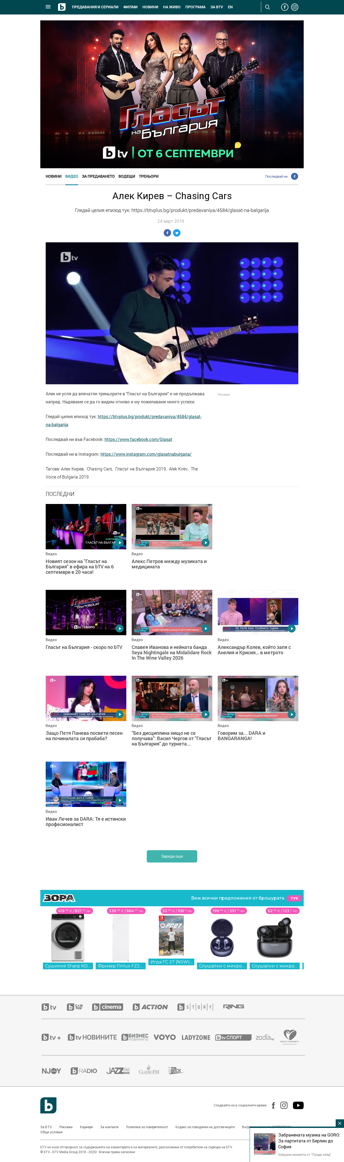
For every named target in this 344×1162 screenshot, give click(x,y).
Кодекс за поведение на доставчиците (205, 1127)
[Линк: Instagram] (281, 1105)
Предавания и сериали (95, 7)
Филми (130, 7)
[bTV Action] (155, 1007)
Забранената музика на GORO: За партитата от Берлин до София (309, 1141)
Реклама (66, 1127)
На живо (172, 7)
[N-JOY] (56, 1071)
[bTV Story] (200, 1007)
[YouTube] (296, 1105)
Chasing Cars (99, 469)
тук (294, 898)
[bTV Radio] (88, 1071)
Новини (150, 7)
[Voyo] (168, 1037)
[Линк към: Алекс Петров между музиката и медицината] (172, 544)
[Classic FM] (154, 1071)
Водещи (127, 176)
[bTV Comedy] (79, 1007)
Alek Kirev (178, 469)
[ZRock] (181, 1071)
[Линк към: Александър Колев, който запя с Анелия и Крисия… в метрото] (258, 630)
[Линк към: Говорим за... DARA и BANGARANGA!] (258, 716)
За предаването (98, 176)
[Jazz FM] (122, 1071)
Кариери (86, 1127)
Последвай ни (276, 176)
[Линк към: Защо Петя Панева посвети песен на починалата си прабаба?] (86, 716)
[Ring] (238, 1007)
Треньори (149, 176)
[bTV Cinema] (112, 1007)
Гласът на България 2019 (140, 469)
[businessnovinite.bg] (137, 1037)
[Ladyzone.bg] (199, 1037)
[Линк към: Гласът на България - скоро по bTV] (86, 630)
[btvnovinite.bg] (94, 1037)
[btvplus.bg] (54, 1037)
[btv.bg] (54, 1007)
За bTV (216, 7)
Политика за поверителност (147, 1127)
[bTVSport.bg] (235, 1037)
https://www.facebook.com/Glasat (138, 439)
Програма (195, 7)
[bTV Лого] (48, 1105)
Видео (71, 176)
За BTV (46, 1127)
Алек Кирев (72, 469)
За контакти (109, 1127)
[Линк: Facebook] (271, 1105)
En (230, 7)
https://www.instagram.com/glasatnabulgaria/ (146, 454)
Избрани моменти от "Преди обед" (304, 1154)
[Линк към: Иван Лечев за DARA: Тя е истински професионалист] (86, 802)
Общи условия (51, 1132)
